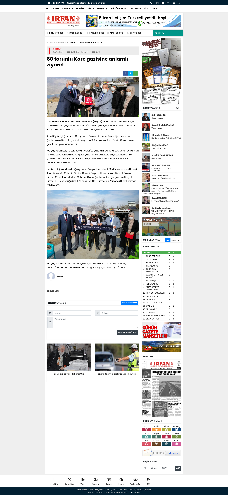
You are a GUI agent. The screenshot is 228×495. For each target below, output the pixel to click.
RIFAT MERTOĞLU (160, 175)
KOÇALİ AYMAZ (159, 145)
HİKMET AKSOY (159, 185)
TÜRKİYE (80, 8)
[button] (155, 8)
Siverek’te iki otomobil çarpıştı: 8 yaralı (86, 3)
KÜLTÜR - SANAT (119, 8)
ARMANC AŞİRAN (160, 165)
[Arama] (151, 3)
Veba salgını (156, 128)
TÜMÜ (177, 108)
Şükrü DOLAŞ (158, 115)
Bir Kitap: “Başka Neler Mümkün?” (165, 201)
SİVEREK (55, 8)
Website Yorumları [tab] (129, 303)
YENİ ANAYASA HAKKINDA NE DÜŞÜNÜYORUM (163, 212)
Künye (121, 484)
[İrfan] (161, 388)
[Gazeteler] (168, 3)
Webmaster (135, 484)
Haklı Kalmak (156, 158)
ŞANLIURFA (67, 8)
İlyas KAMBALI (159, 198)
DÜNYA (90, 8)
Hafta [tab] (174, 240)
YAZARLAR (136, 8)
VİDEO (147, 8)
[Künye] (173, 3)
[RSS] (179, 3)
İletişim (109, 484)
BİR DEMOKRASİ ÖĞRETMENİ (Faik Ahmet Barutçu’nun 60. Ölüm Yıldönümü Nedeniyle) (160, 191)
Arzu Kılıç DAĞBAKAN (163, 125)
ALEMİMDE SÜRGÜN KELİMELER (163, 178)
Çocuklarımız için (158, 118)
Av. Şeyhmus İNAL (161, 208)
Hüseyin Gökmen (160, 135)
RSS (148, 484)
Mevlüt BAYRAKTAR (162, 155)
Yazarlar (95, 484)
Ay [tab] (179, 240)
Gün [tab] (167, 240)
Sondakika (69, 484)
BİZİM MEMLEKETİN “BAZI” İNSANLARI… (161, 169)
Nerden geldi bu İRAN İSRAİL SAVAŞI (166, 138)
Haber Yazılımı (134, 492)
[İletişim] (157, 3)
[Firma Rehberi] (162, 3)
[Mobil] (146, 3)
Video (83, 484)
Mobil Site (54, 484)
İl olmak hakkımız (158, 148)
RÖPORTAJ (102, 8)
